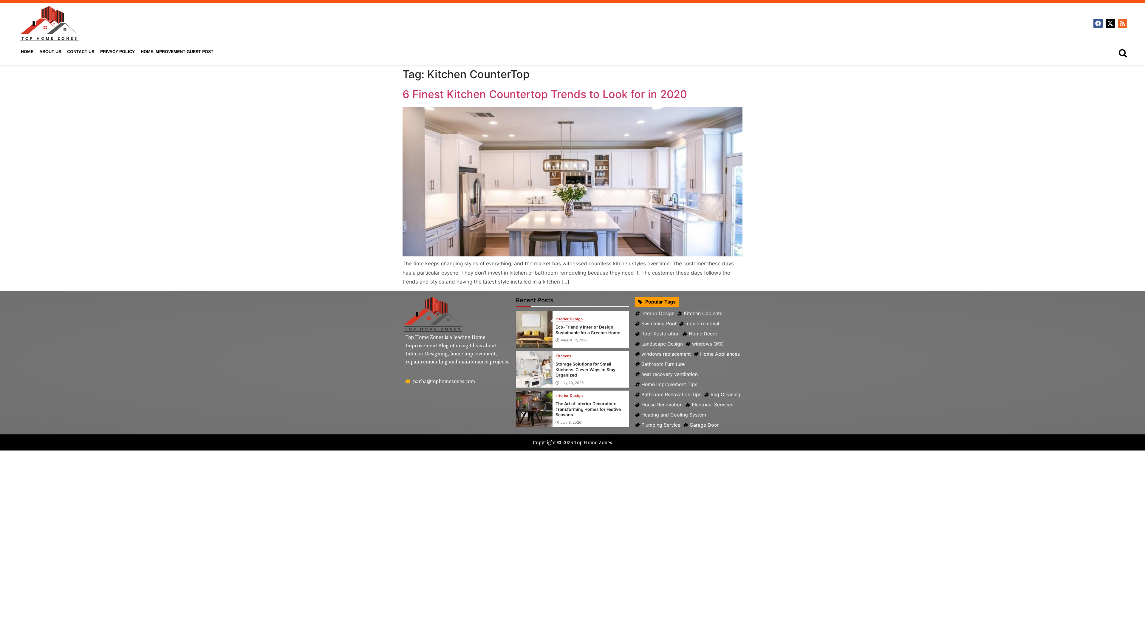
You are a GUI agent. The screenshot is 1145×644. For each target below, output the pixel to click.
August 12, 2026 (574, 340)
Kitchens (564, 356)
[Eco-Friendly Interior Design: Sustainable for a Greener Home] (534, 329)
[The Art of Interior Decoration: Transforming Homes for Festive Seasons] (534, 409)
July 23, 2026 (572, 383)
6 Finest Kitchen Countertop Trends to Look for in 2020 (545, 94)
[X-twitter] (1110, 23)
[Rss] (1122, 23)
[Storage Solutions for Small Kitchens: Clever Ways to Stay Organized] (534, 369)
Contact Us (80, 51)
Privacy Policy (117, 51)
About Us (50, 51)
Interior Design (569, 319)
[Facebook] (1098, 23)
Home (27, 51)
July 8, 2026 (571, 422)
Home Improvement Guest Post (177, 51)
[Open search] (1123, 53)
